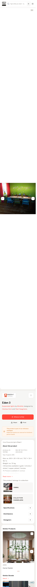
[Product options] (32, 533)
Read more (7, 476)
